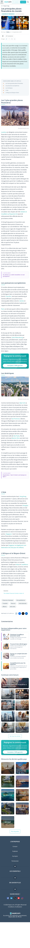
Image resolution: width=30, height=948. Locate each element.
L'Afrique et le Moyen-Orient (12, 92)
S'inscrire (23, 2)
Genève (21, 301)
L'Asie (7, 90)
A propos (15, 856)
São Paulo (17, 436)
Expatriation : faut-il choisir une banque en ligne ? (14, 475)
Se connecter (16, 2)
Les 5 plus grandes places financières (14, 83)
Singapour (9, 534)
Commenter (10, 36)
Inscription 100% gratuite (15, 365)
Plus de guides (15, 831)
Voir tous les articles (15, 736)
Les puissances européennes (12, 85)
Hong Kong (23, 496)
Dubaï (17, 564)
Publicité (15, 851)
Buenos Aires (16, 438)
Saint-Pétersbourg (17, 337)
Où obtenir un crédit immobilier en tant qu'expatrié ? (14, 275)
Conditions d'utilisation (15, 906)
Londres (3, 132)
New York (22, 403)
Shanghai (25, 505)
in (14, 39)
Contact (15, 846)
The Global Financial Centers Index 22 (14, 593)
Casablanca (24, 564)
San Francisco (16, 419)
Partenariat (15, 861)
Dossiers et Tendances (8, 14)
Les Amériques (9, 88)
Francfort (8, 296)
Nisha (8, 32)
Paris (2, 309)
